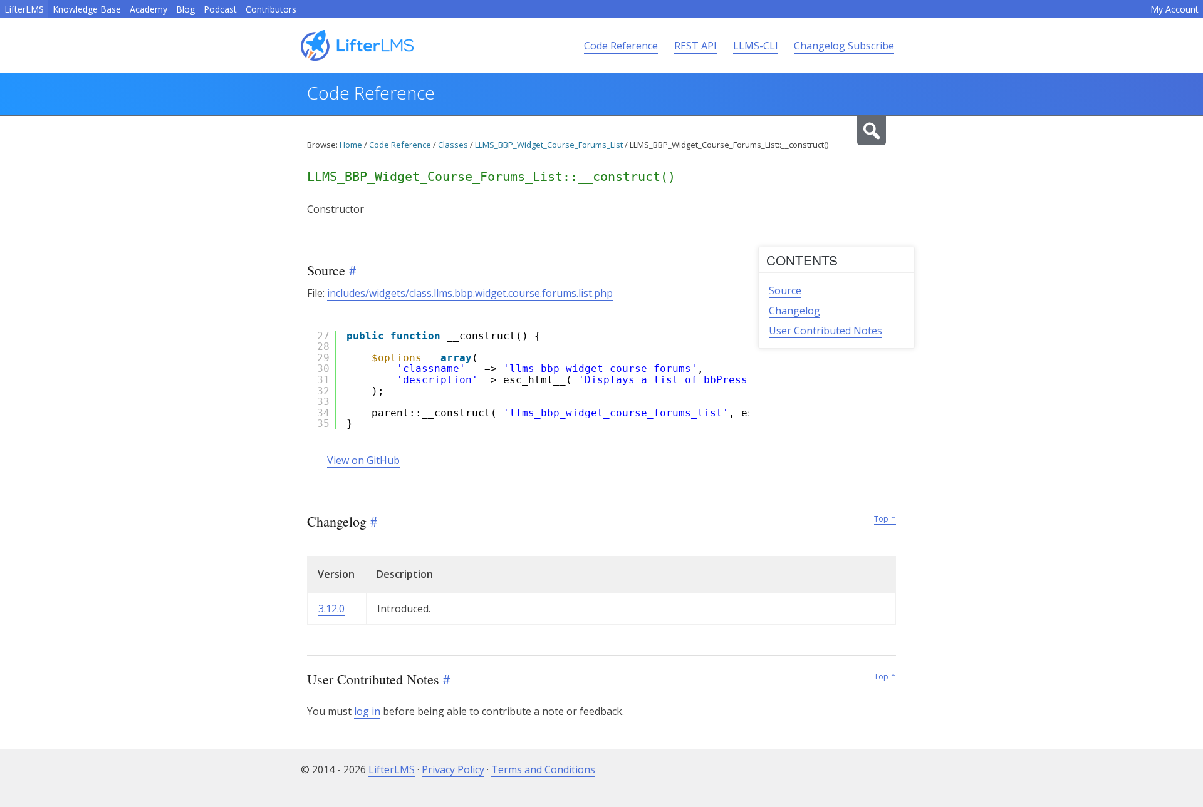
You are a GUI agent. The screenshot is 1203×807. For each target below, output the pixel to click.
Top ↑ (885, 518)
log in (367, 711)
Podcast (220, 9)
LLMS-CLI (755, 46)
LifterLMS (24, 9)
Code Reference (621, 46)
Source (785, 290)
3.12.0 (331, 608)
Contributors (271, 9)
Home (351, 144)
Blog (185, 9)
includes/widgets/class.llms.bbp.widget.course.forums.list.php (470, 293)
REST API (695, 46)
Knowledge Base (87, 9)
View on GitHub (363, 460)
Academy (148, 9)
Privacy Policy (453, 769)
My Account (1174, 9)
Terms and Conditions (543, 769)
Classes (453, 144)
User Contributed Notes (825, 330)
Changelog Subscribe (844, 46)
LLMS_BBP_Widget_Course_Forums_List (549, 144)
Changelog (794, 310)
